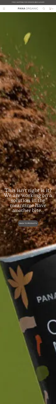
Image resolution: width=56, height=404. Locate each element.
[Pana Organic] (28, 8)
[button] (44, 8)
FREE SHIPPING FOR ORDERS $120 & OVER (28, 2)
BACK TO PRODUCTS (28, 223)
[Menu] (6, 8)
